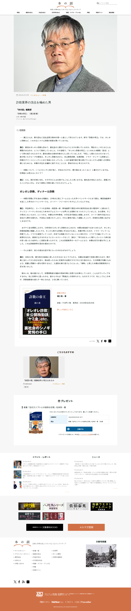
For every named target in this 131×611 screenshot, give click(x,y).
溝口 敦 (22, 130)
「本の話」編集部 (24, 109)
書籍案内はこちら (45, 527)
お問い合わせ (19, 563)
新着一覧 (36, 551)
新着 (18, 12)
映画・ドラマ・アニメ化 (73, 12)
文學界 (55, 551)
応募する (75, 429)
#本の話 (23, 117)
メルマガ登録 (86, 527)
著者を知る (29, 12)
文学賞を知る (56, 12)
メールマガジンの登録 (85, 434)
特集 (88, 12)
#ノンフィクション (29, 119)
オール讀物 (57, 554)
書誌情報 (111, 12)
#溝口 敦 (26, 387)
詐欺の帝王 (61, 293)
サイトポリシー (20, 551)
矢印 (67, 491)
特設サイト (99, 12)
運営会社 (18, 557)
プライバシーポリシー (22, 554)
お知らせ (18, 560)
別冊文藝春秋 (57, 557)
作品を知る (42, 12)
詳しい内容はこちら (65, 310)
